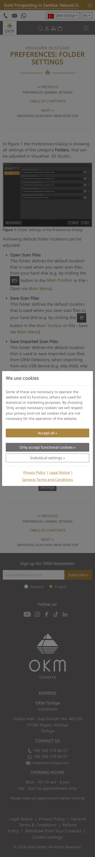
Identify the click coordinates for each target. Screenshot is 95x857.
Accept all (46, 433)
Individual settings (46, 457)
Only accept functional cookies (46, 447)
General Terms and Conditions (47, 479)
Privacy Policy (34, 472)
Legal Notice (59, 472)
